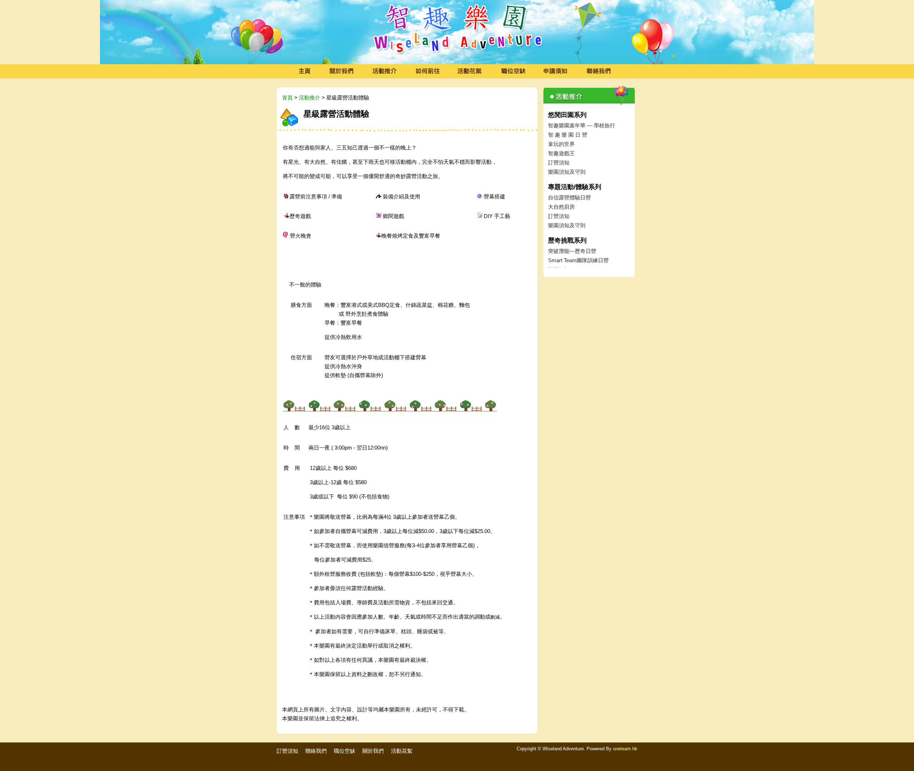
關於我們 (373, 751)
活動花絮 (401, 751)
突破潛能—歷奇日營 (572, 251)
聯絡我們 (316, 751)
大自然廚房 (561, 207)
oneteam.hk (625, 748)
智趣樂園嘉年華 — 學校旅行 (581, 125)
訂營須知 (558, 162)
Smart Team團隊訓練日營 (578, 260)
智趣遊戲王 (561, 153)
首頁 (287, 98)
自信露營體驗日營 (569, 197)
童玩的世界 (561, 144)
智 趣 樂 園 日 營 (567, 135)
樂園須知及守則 (567, 172)
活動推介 (309, 98)
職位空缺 (344, 751)
